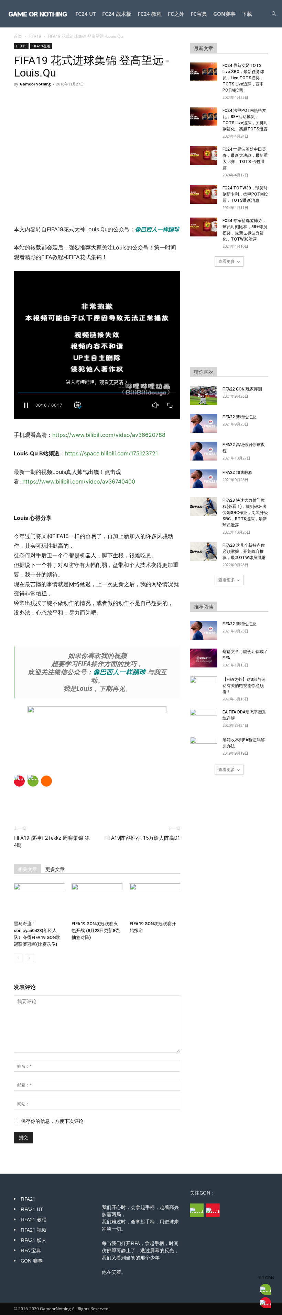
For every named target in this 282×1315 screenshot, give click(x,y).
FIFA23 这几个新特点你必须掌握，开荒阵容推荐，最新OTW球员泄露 (244, 551)
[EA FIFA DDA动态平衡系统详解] (203, 718)
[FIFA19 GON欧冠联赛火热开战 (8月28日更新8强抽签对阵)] (97, 900)
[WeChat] (33, 781)
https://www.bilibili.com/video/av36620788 (109, 434)
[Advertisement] (97, 207)
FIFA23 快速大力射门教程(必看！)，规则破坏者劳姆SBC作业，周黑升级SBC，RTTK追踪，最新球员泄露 (245, 512)
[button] (273, 14)
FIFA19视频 (41, 46)
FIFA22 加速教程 (237, 472)
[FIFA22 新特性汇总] (203, 423)
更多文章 (55, 869)
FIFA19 (35, 36)
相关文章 (27, 869)
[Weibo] (19, 781)
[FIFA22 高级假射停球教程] (203, 451)
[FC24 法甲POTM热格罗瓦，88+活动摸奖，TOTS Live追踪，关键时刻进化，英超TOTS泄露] (203, 116)
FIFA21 (28, 1199)
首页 (18, 36)
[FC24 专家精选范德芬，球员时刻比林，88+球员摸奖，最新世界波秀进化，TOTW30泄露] (203, 227)
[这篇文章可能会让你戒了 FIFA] (203, 658)
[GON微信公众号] (197, 1210)
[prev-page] (18, 958)
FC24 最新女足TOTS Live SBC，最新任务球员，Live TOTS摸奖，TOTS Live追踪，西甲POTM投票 (243, 78)
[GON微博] (213, 1210)
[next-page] (29, 958)
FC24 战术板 (116, 13)
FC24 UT (85, 13)
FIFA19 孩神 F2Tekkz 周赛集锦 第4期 (52, 841)
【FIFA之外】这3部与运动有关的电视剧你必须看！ (244, 685)
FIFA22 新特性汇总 (240, 417)
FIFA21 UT (32, 1209)
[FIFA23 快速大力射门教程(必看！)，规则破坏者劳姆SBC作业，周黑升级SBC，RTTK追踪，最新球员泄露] (203, 506)
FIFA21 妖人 (33, 1240)
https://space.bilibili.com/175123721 (111, 453)
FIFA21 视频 (33, 1229)
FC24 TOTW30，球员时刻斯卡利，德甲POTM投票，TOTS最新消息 (245, 194)
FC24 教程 (150, 13)
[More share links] (46, 781)
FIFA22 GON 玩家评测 (242, 389)
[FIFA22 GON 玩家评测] (203, 395)
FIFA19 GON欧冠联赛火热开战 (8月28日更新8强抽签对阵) (96, 930)
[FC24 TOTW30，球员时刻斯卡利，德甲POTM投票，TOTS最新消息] (203, 194)
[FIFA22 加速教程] (203, 478)
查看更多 (226, 261)
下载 (247, 13)
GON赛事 (224, 13)
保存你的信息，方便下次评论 (52, 1121)
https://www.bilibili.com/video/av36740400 (78, 481)
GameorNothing (35, 83)
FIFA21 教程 (33, 1219)
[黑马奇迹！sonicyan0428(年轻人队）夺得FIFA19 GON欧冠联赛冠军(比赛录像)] (39, 900)
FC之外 (176, 13)
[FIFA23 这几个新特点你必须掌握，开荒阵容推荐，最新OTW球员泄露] (203, 551)
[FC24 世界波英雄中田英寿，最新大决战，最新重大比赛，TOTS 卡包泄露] (203, 155)
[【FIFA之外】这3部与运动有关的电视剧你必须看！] (203, 686)
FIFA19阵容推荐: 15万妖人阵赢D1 (142, 838)
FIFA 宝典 (31, 1250)
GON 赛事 (32, 1260)
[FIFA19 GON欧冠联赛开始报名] (155, 900)
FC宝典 (199, 13)
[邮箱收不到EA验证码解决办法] (203, 746)
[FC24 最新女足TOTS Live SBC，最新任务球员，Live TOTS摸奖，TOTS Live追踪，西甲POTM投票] (203, 71)
